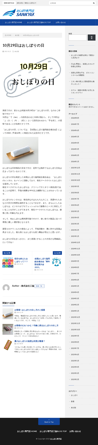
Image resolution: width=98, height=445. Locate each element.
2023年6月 (75, 354)
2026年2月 (75, 155)
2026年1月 (75, 161)
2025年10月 (75, 180)
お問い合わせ (61, 22)
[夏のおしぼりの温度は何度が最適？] (8, 345)
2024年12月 (75, 242)
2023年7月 (75, 348)
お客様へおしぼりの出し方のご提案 (29, 310)
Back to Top (49, 422)
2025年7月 (75, 199)
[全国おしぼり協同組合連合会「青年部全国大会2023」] (56, 262)
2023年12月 (75, 317)
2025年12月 (75, 168)
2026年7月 (75, 124)
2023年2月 (75, 379)
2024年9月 (75, 261)
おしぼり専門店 (56, 439)
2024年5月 (75, 286)
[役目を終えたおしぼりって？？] (8, 262)
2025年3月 (75, 224)
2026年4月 (75, 143)
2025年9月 (75, 186)
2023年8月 (75, 342)
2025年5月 (75, 211)
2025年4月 (75, 217)
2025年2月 (75, 230)
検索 (70, 34)
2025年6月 (75, 205)
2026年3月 (75, 149)
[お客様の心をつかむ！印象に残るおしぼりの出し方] (8, 329)
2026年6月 (75, 130)
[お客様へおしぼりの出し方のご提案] (8, 313)
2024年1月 (75, 311)
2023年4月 (75, 367)
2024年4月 (75, 292)
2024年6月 (75, 280)
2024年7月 (75, 273)
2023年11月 (75, 323)
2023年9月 (75, 336)
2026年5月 (75, 137)
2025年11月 (75, 174)
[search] (94, 3)
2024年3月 (75, 298)
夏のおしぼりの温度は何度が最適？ (29, 341)
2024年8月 (75, 267)
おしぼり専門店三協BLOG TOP (39, 22)
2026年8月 (75, 118)
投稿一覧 (39, 286)
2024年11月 (75, 249)
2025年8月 (75, 193)
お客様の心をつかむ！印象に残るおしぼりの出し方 (36, 325)
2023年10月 (75, 330)
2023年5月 (75, 361)
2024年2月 (75, 305)
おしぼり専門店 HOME (13, 22)
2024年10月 (75, 255)
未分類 (17, 51)
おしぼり (74, 395)
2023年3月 (75, 373)
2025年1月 (75, 236)
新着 (72, 401)
